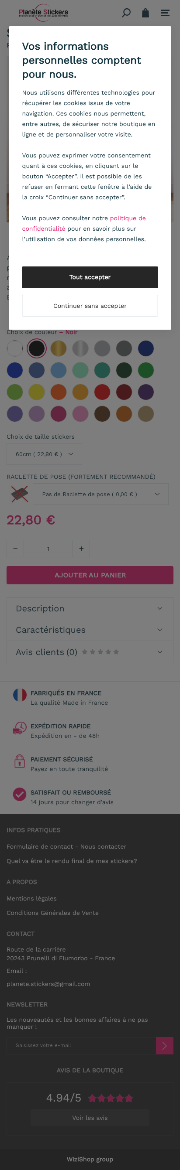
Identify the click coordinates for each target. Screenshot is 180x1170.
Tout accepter (90, 277)
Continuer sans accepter (90, 306)
